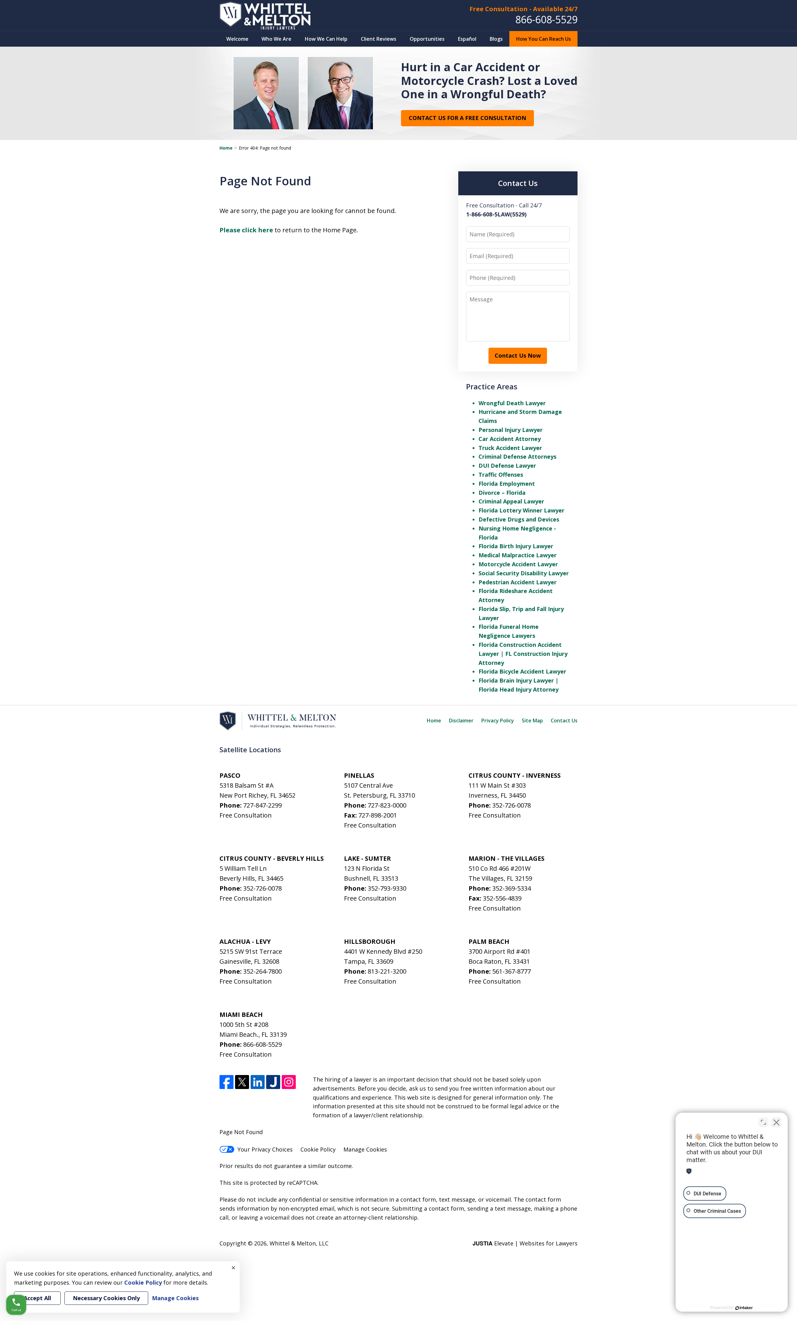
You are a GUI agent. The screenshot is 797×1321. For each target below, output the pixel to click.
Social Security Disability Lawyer (524, 573)
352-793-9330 (387, 888)
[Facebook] (226, 1082)
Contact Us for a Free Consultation (467, 118)
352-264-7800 (262, 971)
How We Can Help (326, 38)
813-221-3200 (387, 971)
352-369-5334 (511, 888)
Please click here (246, 230)
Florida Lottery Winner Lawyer (521, 510)
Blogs (496, 38)
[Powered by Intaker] (744, 1308)
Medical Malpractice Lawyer (518, 555)
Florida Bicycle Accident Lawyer (522, 671)
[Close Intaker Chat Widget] (776, 1122)
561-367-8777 (511, 971)
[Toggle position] (763, 1122)
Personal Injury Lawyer (511, 429)
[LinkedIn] (258, 1082)
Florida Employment (507, 483)
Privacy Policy (497, 720)
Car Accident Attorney (510, 439)
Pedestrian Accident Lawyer (518, 582)
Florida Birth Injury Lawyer (516, 546)
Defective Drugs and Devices (519, 519)
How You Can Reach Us (543, 38)
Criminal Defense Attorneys (517, 456)
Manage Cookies (365, 1149)
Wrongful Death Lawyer (512, 403)
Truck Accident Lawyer (510, 448)
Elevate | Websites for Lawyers (525, 1243)
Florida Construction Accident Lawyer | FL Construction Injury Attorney (523, 653)
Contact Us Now (518, 355)
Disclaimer (461, 720)
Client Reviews (378, 38)
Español (467, 38)
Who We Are (276, 38)
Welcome (237, 38)
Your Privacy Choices (265, 1149)
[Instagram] (289, 1082)
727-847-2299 (262, 805)
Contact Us (564, 720)
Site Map (532, 720)
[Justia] (273, 1082)
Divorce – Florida (502, 492)
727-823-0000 (387, 805)
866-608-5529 (546, 19)
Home (226, 148)
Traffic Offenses (501, 474)
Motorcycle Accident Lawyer (518, 564)
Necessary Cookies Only (106, 1298)
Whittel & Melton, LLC (299, 1243)
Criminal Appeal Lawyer (511, 501)
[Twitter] (242, 1082)
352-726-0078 (511, 805)
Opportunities (427, 38)
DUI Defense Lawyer (507, 465)
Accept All (37, 1298)
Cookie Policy (318, 1149)
